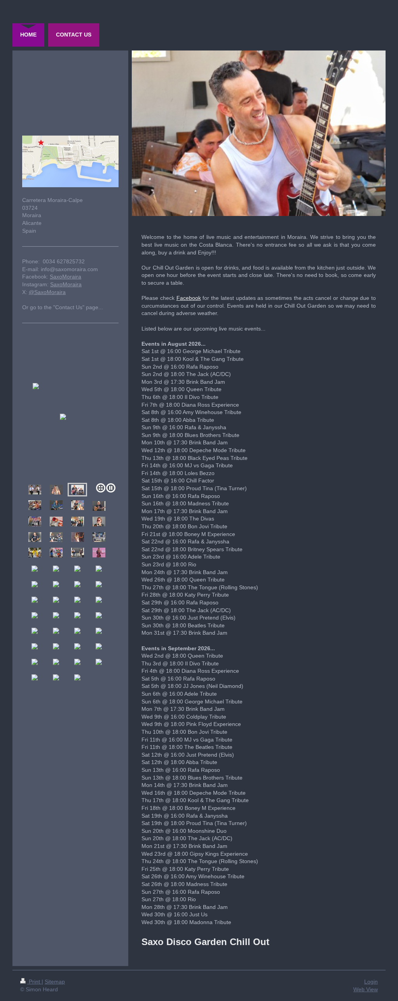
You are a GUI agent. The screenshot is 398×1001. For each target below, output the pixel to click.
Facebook (188, 298)
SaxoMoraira (65, 276)
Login (371, 981)
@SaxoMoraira (47, 292)
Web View (365, 989)
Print (34, 981)
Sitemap (55, 981)
